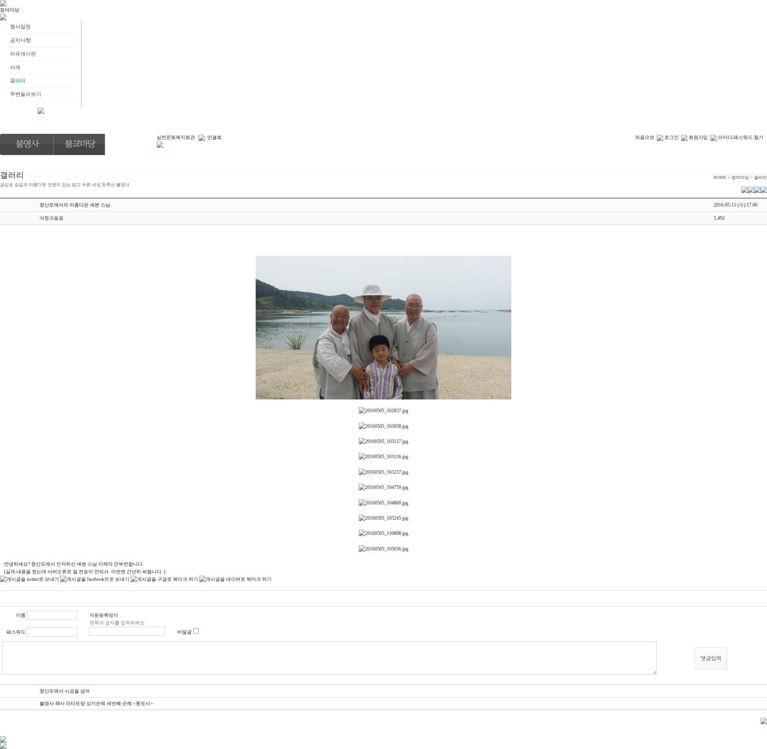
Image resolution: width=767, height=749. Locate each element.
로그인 (671, 137)
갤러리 (18, 80)
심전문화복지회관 (176, 137)
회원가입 (698, 137)
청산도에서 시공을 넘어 (65, 691)
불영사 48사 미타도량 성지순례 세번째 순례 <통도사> (96, 703)
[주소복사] (757, 189)
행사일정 (20, 27)
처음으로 (644, 137)
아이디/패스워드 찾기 (740, 137)
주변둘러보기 (25, 94)
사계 (15, 67)
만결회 (214, 137)
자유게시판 (23, 54)
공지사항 (20, 40)
